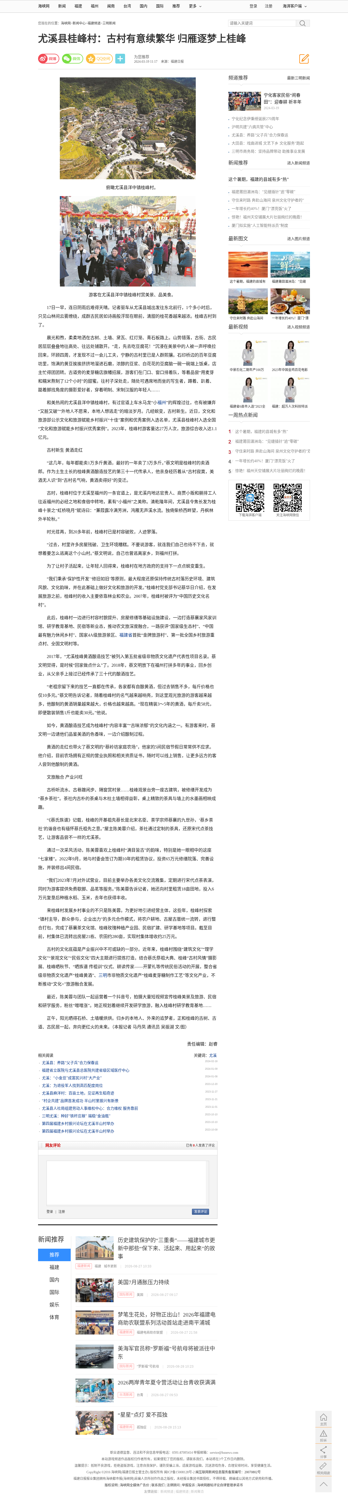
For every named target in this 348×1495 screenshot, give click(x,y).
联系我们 (157, 1485)
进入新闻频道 (298, 163)
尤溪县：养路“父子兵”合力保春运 (70, 1063)
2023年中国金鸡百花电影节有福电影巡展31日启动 (290, 370)
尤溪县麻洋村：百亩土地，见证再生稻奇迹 (78, 1093)
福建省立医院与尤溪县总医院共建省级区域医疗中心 (85, 1070)
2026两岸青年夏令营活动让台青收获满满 (167, 1383)
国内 (143, 6)
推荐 (176, 6)
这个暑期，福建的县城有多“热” (258, 179)
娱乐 (54, 1305)
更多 (193, 6)
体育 (54, 1317)
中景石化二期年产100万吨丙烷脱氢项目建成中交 (248, 370)
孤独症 (142, 1427)
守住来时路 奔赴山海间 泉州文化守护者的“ (268, 200)
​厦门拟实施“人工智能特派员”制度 (260, 226)
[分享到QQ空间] (99, 59)
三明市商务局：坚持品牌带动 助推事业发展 (268, 151)
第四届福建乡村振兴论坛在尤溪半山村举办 (78, 1124)
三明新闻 (109, 23)
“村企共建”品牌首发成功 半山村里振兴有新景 (80, 1101)
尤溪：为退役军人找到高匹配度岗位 (72, 1086)
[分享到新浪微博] (48, 59)
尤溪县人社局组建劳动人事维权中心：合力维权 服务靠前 (90, 1108)
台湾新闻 (125, 1395)
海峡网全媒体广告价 (134, 1485)
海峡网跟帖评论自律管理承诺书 (220, 1485)
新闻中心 (79, 23)
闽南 (111, 6)
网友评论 (53, 1145)
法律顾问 (173, 1485)
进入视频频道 (298, 327)
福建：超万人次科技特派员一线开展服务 (290, 407)
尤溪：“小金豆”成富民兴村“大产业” (72, 1078)
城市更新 (110, 1266)
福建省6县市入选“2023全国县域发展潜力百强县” (247, 407)
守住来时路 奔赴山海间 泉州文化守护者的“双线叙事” (247, 318)
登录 (49, 1212)
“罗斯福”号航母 (148, 1366)
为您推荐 (141, 57)
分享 (120, 59)
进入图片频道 (298, 239)
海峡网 (43, 6)
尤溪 (213, 1055)
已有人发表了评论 (200, 1145)
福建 (78, 6)
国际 (160, 6)
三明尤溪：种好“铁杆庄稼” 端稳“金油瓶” (76, 1116)
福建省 (125, 635)
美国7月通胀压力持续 (143, 1282)
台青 (140, 1395)
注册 (268, 6)
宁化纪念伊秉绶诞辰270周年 (255, 119)
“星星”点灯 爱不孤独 (142, 1415)
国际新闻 (125, 1294)
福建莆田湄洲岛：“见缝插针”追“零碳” (263, 192)
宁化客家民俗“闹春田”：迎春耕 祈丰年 (283, 98)
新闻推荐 (51, 1239)
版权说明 (111, 1485)
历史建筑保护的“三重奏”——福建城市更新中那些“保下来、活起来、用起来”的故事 (166, 1248)
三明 (102, 975)
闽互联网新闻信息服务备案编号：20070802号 (228, 1472)
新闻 (62, 6)
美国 (140, 1295)
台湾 (127, 6)
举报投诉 (188, 1485)
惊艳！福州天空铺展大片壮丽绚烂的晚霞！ (268, 217)
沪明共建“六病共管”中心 (252, 127)
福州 (94, 6)
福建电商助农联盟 (150, 1333)
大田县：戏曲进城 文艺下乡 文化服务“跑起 (268, 143)
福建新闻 (83, 1266)
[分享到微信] (72, 59)
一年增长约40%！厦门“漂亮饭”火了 (261, 209)
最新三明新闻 (298, 78)
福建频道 (94, 23)
